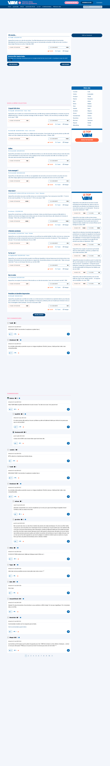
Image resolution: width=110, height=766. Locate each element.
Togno (11, 565)
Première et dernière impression (19, 293)
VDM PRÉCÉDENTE (13, 64)
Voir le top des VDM (87, 140)
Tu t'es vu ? (11, 253)
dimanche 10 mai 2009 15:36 (14, 568)
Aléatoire (15, 6)
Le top (38, 6)
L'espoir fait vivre (14, 108)
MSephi (12, 637)
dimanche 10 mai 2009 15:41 (14, 621)
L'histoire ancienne (14, 231)
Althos (11, 548)
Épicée (22, 6)
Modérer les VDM (86, 2)
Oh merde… (12, 35)
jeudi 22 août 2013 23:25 (19, 523)
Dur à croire (12, 275)
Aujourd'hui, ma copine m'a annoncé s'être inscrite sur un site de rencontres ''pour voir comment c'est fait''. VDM (37, 280)
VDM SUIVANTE (65, 64)
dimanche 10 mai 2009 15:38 (14, 585)
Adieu (10, 148)
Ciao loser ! (12, 191)
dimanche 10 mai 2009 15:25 (14, 453)
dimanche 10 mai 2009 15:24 (14, 402)
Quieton (12, 398)
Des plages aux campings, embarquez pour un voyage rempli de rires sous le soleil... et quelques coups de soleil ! (38, 58)
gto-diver (17, 519)
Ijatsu (11, 582)
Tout (9, 6)
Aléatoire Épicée (30, 6)
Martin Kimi (13, 617)
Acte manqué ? (13, 170)
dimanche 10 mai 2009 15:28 (14, 551)
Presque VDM (57, 6)
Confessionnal (46, 6)
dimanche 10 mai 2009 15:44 (14, 641)
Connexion (99, 2)
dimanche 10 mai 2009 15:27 (14, 326)
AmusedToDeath (14, 599)
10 (49, 656)
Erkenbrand (13, 340)
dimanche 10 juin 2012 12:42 (20, 417)
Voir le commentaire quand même (17, 627)
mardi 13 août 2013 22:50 (19, 505)
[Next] (52, 656)
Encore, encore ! (39, 314)
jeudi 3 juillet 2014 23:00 (19, 436)
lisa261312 (17, 414)
